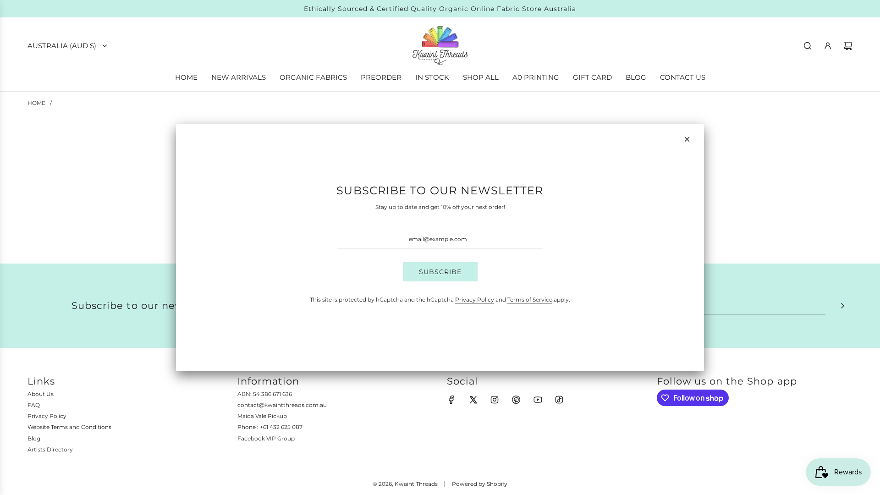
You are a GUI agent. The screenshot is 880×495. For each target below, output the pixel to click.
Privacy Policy (474, 299)
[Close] (687, 139)
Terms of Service (529, 299)
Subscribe (440, 272)
